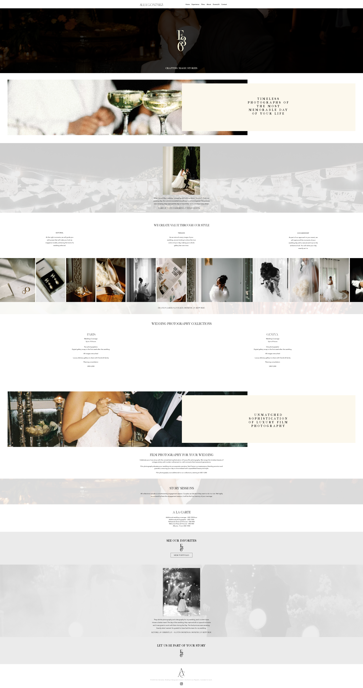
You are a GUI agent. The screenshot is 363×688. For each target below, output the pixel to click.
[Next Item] (360, 280)
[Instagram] (181, 684)
